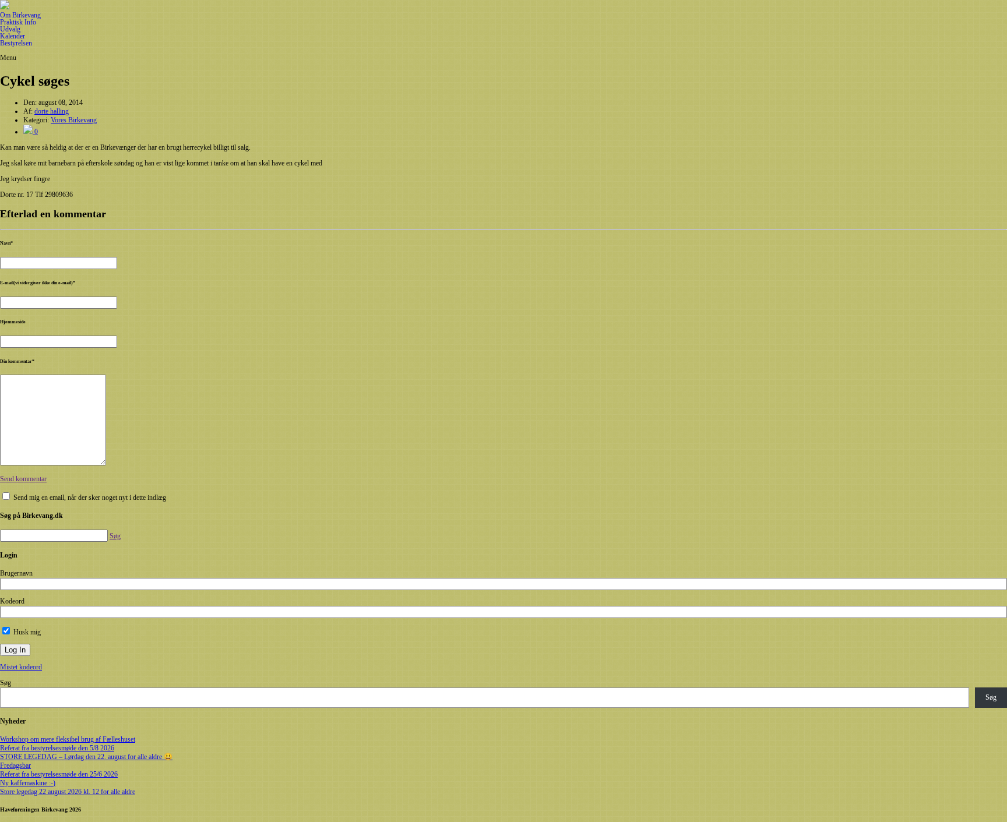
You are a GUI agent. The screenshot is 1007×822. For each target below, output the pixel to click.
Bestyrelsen (16, 43)
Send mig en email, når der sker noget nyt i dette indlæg (89, 497)
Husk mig (26, 632)
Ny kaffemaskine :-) (27, 783)
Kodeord (12, 601)
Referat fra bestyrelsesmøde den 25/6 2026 (59, 774)
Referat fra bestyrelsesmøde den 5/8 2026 (57, 748)
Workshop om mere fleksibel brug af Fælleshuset (67, 739)
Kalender (12, 36)
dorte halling (51, 111)
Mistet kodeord (21, 667)
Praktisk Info (18, 22)
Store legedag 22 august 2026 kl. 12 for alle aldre (67, 792)
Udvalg (10, 29)
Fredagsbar (15, 765)
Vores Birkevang (74, 120)
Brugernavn (16, 573)
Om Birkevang (20, 15)
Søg (5, 683)
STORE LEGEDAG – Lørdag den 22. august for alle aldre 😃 (86, 757)
